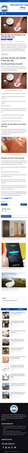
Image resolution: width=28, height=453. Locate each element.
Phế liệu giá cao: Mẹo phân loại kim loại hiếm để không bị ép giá (17, 394)
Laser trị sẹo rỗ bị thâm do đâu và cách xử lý (17, 331)
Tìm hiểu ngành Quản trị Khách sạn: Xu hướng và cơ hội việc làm (17, 323)
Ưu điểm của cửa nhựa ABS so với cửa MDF (11, 238)
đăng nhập (8, 300)
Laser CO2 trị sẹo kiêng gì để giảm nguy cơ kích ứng (17, 348)
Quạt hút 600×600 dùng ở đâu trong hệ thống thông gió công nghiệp (17, 376)
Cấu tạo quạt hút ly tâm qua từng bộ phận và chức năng (17, 366)
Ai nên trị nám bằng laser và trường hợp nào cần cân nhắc (17, 340)
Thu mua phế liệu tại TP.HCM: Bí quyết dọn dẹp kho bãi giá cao (17, 384)
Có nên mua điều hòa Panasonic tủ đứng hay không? (24, 204)
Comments (20, 309)
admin (12, 41)
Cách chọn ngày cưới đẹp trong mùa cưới (10, 288)
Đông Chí (13, 240)
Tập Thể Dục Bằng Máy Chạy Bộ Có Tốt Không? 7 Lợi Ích (17, 313)
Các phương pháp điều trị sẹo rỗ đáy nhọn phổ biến (18, 357)
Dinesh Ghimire (21, 451)
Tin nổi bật (10, 39)
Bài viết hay (4, 39)
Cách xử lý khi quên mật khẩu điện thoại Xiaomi (12, 268)
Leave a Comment (20, 41)
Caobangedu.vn (4, 414)
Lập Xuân (12, 317)
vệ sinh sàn (8, 201)
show (7, 54)
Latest (7, 309)
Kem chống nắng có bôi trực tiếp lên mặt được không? (5, 204)
